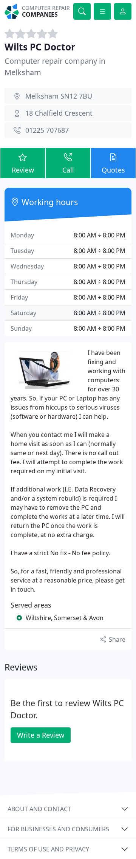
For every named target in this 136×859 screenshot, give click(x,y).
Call (68, 169)
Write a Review (40, 735)
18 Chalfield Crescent (59, 113)
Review (23, 169)
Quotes (113, 169)
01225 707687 (47, 130)
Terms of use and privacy (48, 849)
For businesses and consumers (58, 829)
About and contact (39, 809)
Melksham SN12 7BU (58, 96)
